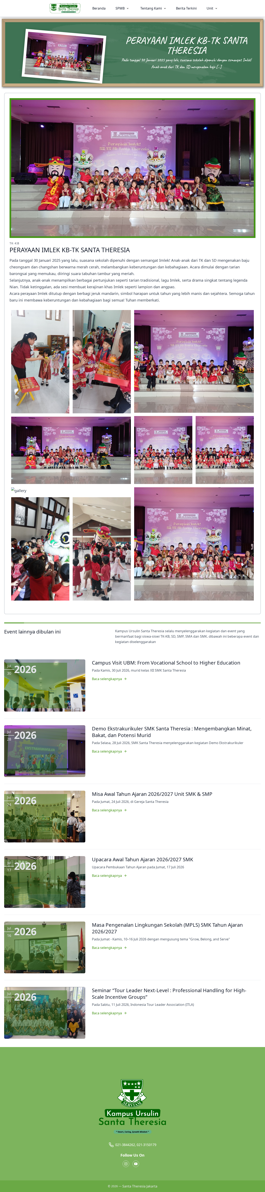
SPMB (120, 8)
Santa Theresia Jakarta (139, 1186)
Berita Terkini (186, 8)
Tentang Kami (151, 8)
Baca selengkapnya (107, 679)
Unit (210, 8)
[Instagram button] (126, 1164)
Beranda (99, 8)
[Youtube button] (135, 1164)
